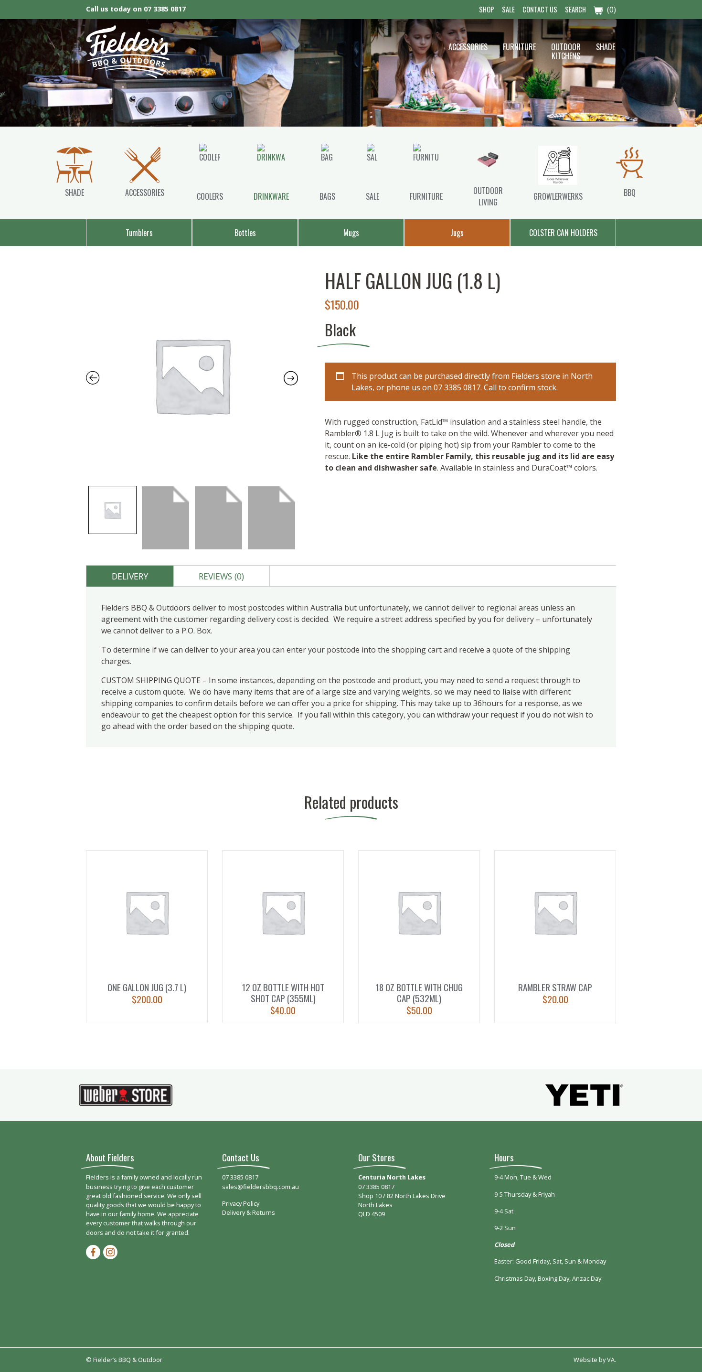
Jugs (457, 232)
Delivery (130, 576)
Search (575, 9)
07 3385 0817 (165, 8)
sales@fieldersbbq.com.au (260, 1186)
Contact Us (539, 9)
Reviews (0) (221, 576)
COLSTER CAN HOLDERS (563, 232)
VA (611, 1359)
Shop (486, 9)
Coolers (210, 196)
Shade (605, 47)
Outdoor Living (488, 196)
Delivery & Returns (248, 1212)
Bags (327, 196)
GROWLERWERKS (558, 196)
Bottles (245, 232)
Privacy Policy (240, 1203)
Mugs (351, 232)
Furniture (519, 47)
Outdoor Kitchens (566, 51)
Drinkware (271, 196)
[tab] (130, 576)
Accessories (468, 47)
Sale (508, 9)
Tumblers (139, 232)
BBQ (630, 192)
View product (147, 937)
